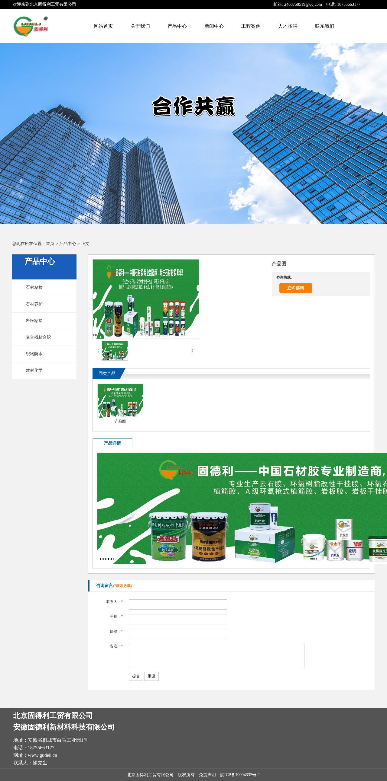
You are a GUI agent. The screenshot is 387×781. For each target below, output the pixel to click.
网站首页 (103, 26)
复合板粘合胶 (38, 337)
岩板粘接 (34, 320)
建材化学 (34, 370)
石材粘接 (34, 287)
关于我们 (140, 26)
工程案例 (251, 26)
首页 (50, 243)
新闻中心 (214, 26)
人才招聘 (288, 26)
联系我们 (324, 26)
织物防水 (34, 354)
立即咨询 (295, 288)
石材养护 (34, 304)
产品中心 (177, 26)
